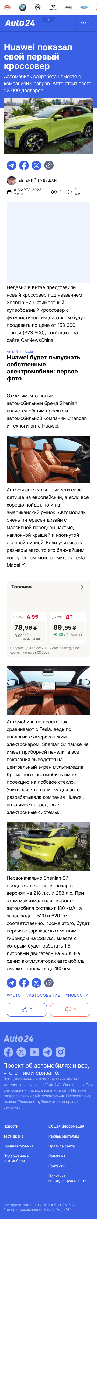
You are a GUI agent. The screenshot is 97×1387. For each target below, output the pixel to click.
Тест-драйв (14, 1136)
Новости (11, 1126)
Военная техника (19, 1146)
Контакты (56, 1166)
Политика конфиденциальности (67, 1178)
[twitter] (36, 165)
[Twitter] (21, 1052)
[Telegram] (47, 1052)
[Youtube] (34, 1052)
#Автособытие (43, 995)
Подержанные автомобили (16, 1158)
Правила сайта (61, 1146)
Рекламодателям (63, 1136)
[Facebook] (8, 1052)
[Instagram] (60, 1052)
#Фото (14, 995)
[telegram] (11, 165)
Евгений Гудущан (38, 180)
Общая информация (66, 1126)
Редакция (56, 1156)
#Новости (77, 995)
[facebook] (24, 165)
